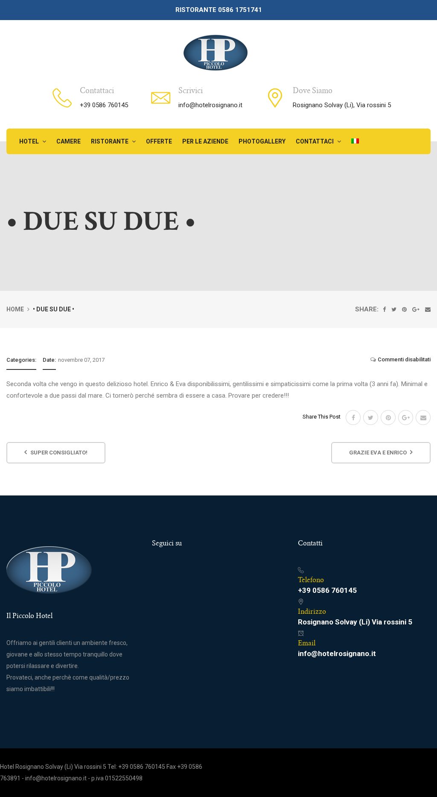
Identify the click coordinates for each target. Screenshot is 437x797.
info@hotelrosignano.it (210, 105)
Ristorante (110, 141)
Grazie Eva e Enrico (378, 452)
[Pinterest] (404, 309)
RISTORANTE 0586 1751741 (218, 10)
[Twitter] (393, 309)
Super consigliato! (58, 452)
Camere (68, 141)
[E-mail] (428, 309)
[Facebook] (384, 309)
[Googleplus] (416, 309)
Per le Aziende (205, 141)
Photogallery (262, 141)
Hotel (29, 141)
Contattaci (315, 141)
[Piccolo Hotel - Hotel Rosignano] (215, 51)
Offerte (159, 141)
